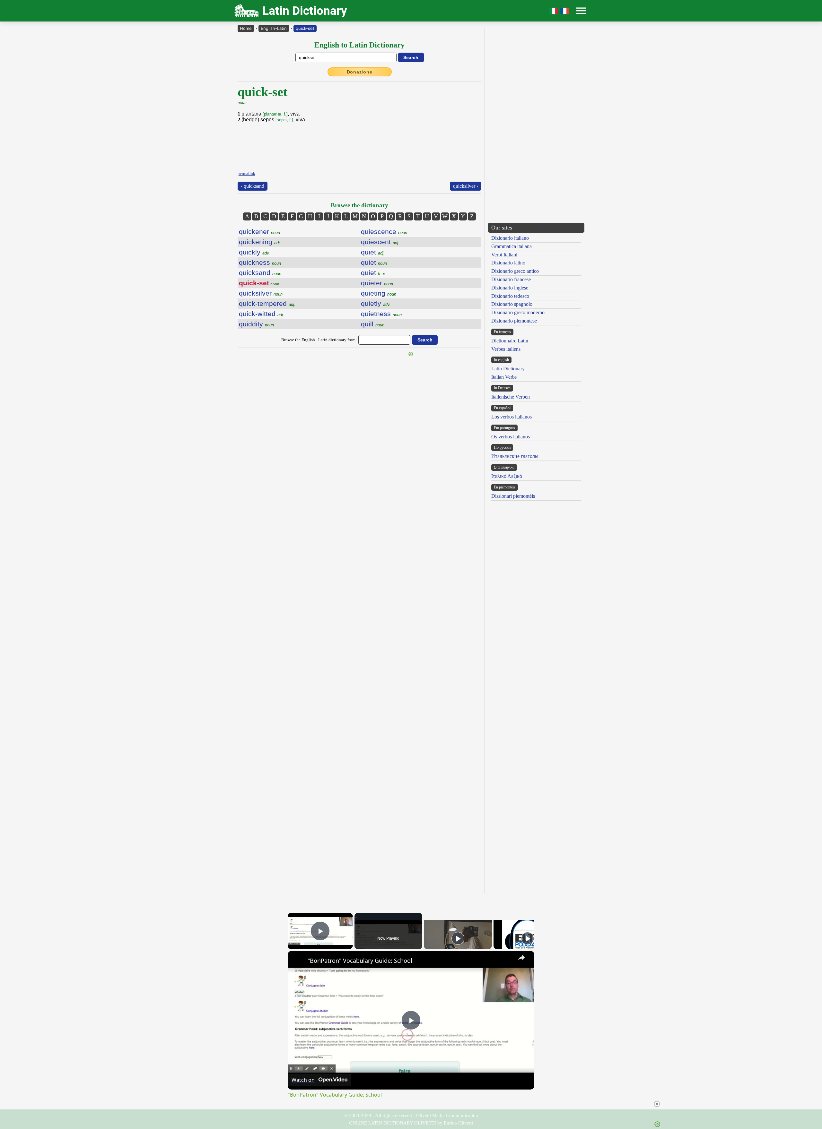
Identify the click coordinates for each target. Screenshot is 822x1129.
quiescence (384, 231)
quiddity (256, 324)
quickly (254, 252)
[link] (298, 961)
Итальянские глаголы (514, 456)
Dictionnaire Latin (509, 340)
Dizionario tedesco (510, 296)
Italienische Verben (510, 397)
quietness (381, 313)
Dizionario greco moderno (518, 312)
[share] (521, 957)
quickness (260, 262)
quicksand (260, 272)
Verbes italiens (505, 349)
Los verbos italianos (511, 416)
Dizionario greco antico (515, 271)
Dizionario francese (511, 279)
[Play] (457, 938)
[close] (657, 1104)
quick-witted (261, 313)
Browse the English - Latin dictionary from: (319, 339)
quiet (373, 252)
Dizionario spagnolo (511, 304)
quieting (378, 293)
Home (246, 28)
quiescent (380, 242)
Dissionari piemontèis (513, 496)
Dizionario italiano (510, 238)
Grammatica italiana (511, 246)
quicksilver (261, 293)
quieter (377, 283)
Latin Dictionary (508, 368)
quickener (259, 231)
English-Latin (274, 28)
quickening (260, 242)
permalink (246, 173)
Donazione (359, 71)
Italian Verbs (504, 377)
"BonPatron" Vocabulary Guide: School (360, 960)
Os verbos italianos (510, 436)
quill (372, 324)
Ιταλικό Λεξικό (506, 476)
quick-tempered (267, 303)
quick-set (305, 28)
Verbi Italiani (504, 254)
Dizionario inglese (509, 287)
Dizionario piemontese (514, 320)
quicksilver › (465, 186)
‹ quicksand (252, 186)
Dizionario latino (508, 262)
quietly (376, 303)
